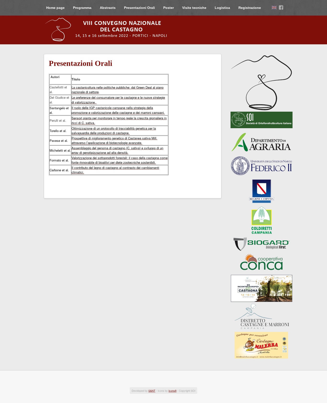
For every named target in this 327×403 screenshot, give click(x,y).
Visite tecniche (194, 8)
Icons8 (172, 390)
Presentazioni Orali (139, 8)
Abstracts (108, 8)
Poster (168, 8)
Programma (82, 8)
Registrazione (249, 8)
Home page (55, 8)
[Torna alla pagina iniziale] (109, 29)
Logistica (222, 8)
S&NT (151, 390)
